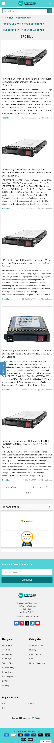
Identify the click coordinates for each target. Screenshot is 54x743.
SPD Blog (6, 681)
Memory (32, 649)
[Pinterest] (21, 623)
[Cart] (50, 3)
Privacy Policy (8, 667)
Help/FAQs (6, 658)
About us (6, 649)
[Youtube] (37, 623)
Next (27, 492)
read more (6, 118)
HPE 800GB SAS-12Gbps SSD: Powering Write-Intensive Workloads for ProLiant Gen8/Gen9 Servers (27, 263)
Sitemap (5, 685)
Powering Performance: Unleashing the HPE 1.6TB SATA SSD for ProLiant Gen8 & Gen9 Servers (26, 444)
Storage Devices (36, 645)
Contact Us (7, 654)
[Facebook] (16, 623)
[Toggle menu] (3, 3)
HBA (31, 658)
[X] (27, 623)
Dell (3, 708)
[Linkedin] (32, 623)
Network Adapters (37, 663)
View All (31, 703)
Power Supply (35, 654)
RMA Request (8, 676)
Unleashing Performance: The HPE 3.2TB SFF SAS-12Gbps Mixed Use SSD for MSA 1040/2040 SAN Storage (27, 353)
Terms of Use (7, 663)
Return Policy (7, 672)
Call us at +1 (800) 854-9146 (27, 616)
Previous (12, 487)
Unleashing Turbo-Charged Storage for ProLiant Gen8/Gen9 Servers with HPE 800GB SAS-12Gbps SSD (26, 172)
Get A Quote (7, 645)
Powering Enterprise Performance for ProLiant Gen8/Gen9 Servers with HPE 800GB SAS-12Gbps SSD (27, 81)
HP (3, 703)
